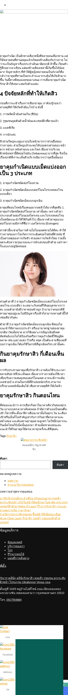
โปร (10, 550)
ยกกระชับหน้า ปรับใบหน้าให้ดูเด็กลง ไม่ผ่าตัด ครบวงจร (34, 502)
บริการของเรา (16, 546)
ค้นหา (3, 458)
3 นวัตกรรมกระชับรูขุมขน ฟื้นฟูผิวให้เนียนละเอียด (30, 514)
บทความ (13, 480)
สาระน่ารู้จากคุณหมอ (21, 484)
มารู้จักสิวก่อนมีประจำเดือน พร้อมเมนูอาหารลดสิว (30, 498)
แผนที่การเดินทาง (18, 558)
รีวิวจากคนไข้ (16, 554)
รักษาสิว (11, 436)
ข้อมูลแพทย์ (15, 542)
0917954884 (14, 599)
